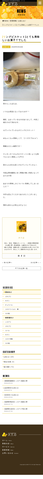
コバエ (7, 330)
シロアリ (8, 322)
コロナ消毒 (9, 339)
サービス (8, 447)
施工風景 (7, 367)
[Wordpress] (19, 256)
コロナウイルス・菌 (12, 309)
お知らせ (21, 21)
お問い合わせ (10, 453)
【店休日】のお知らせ (11, 395)
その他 (7, 313)
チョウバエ (9, 305)
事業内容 (8, 443)
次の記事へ (35, 262)
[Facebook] (21, 256)
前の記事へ (8, 262)
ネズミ (7, 301)
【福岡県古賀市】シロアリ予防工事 (15, 409)
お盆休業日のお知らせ (11, 388)
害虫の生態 (7, 362)
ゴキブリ (8, 296)
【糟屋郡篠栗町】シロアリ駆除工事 (15, 381)
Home (6, 21)
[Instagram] (24, 256)
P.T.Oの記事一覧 (21, 268)
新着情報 (7, 450)
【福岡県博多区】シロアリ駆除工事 (15, 402)
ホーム (7, 440)
